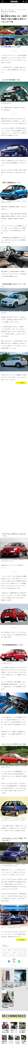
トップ (2, 9)
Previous (1, 988)
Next (27, 988)
